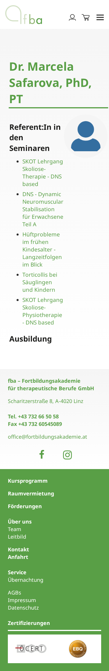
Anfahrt (18, 556)
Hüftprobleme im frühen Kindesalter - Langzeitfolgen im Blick (42, 249)
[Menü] (100, 17)
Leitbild (17, 536)
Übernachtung (25, 579)
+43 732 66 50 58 (38, 416)
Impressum (22, 600)
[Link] (23, 14)
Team (14, 529)
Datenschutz (23, 607)
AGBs (14, 592)
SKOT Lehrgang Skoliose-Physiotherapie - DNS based (42, 311)
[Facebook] (41, 454)
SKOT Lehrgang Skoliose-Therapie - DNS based (42, 173)
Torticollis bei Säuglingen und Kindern (39, 282)
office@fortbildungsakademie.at (47, 436)
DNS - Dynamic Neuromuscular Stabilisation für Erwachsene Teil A (42, 209)
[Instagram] (67, 454)
